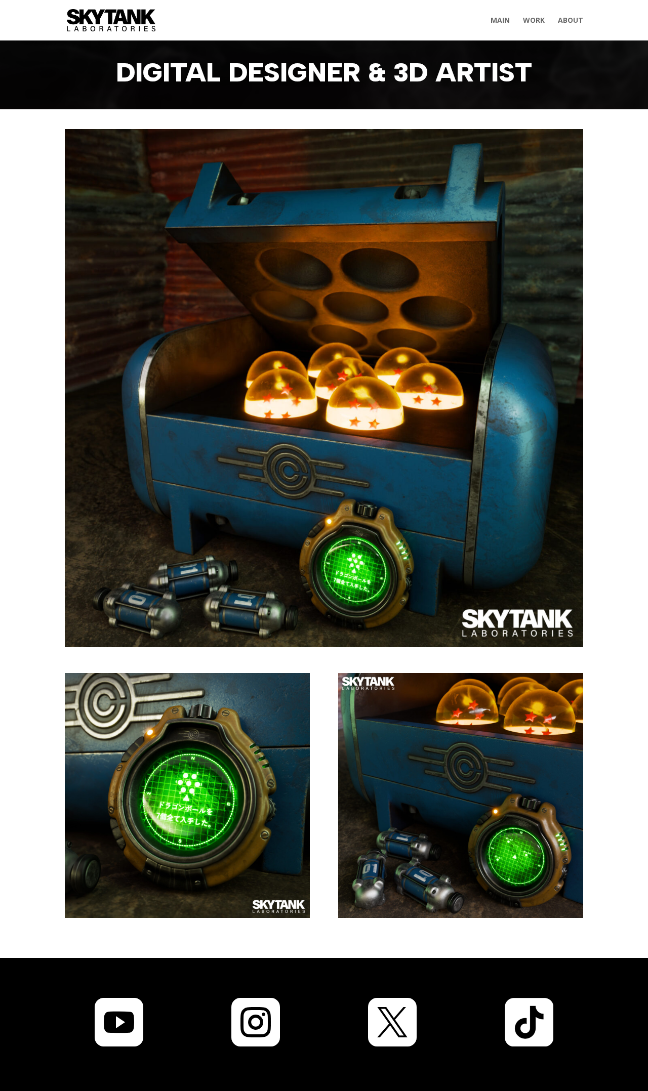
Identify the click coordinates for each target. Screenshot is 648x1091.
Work (534, 21)
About (570, 21)
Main (500, 21)
